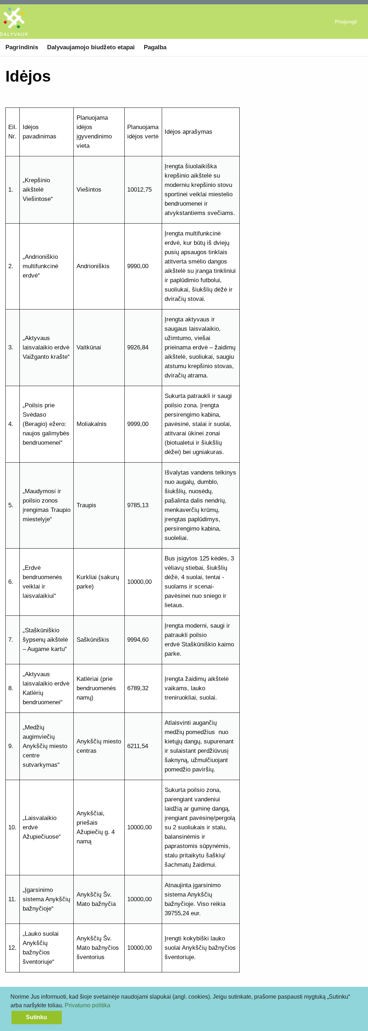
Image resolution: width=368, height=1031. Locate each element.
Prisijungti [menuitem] (346, 21)
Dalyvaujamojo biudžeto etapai (91, 47)
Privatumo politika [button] (87, 1005)
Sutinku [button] (36, 1017)
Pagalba (155, 47)
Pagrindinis (21, 47)
